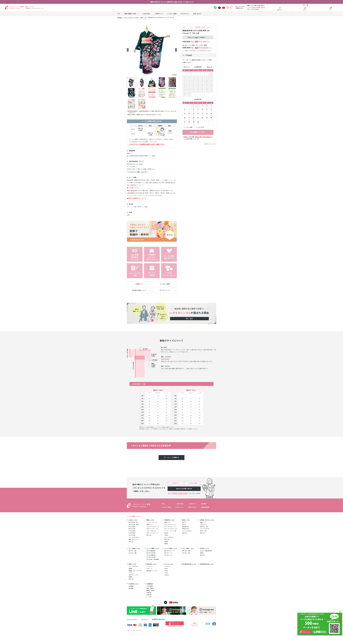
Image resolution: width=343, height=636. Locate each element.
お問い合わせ (192, 507)
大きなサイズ (203, 524)
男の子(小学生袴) (151, 553)
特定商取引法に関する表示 (158, 619)
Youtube (223, 7)
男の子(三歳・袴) (133, 522)
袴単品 (166, 543)
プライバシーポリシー (132, 619)
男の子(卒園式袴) (151, 551)
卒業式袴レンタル (169, 520)
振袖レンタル (150, 520)
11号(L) (166, 573)
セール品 (148, 597)
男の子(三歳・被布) (134, 524)
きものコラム (180, 507)
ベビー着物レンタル (134, 548)
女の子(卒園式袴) (151, 555)
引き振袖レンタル (134, 584)
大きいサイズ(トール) (152, 529)
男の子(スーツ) (168, 553)
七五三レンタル (133, 520)
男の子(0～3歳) (186, 551)
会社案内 (203, 504)
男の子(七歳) (132, 529)
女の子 (184, 524)
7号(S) (166, 568)
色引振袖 (131, 586)
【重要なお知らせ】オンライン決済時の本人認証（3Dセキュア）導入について (171, 2)
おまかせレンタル (133, 575)
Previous (128, 50)
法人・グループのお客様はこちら (240, 7)
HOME (163, 504)
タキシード (149, 568)
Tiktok (219, 7)
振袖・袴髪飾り (150, 588)
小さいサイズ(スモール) (152, 526)
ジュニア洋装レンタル (170, 548)
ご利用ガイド (192, 504)
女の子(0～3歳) (186, 553)
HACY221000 (213, 144)
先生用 (166, 533)
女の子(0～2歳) (132, 553)
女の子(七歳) (132, 535)
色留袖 (130, 577)
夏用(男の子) (185, 526)
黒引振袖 (131, 588)
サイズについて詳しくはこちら (137, 172)
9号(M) (166, 571)
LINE (215, 7)
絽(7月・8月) (203, 531)
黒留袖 (130, 568)
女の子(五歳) (132, 533)
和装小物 (148, 592)
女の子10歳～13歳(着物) (152, 559)
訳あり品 (131, 541)
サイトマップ (144, 619)
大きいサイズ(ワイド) (152, 533)
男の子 (184, 522)
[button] (340, 611)
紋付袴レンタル (204, 548)
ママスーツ (167, 566)
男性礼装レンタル (151, 564)
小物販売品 (149, 584)
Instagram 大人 (227, 7)
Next (176, 50)
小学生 (166, 535)
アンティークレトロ (151, 522)
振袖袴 (166, 541)
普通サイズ (149, 524)
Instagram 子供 (231, 7)
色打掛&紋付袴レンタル (189, 564)
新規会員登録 (205, 507)
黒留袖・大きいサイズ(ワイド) (135, 571)
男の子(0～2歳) (132, 551)
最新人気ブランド (133, 539)
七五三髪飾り (149, 586)
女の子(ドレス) (168, 555)
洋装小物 (148, 595)
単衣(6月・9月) (204, 526)
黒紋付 (202, 553)
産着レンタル (186, 520)
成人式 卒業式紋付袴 (206, 551)
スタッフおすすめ (133, 537)
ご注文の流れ (180, 504)
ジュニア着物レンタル (152, 548)
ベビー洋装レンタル (188, 548)
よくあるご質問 (166, 507)
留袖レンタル (132, 564)
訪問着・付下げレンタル (207, 520)
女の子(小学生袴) (151, 557)
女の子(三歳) (132, 531)
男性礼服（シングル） (152, 571)
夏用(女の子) (185, 529)
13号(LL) (166, 575)
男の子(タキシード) (169, 551)
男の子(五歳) (132, 526)
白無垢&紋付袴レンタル (207, 564)
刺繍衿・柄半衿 (150, 590)
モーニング (149, 566)
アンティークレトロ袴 (170, 531)
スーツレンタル (168, 564)
